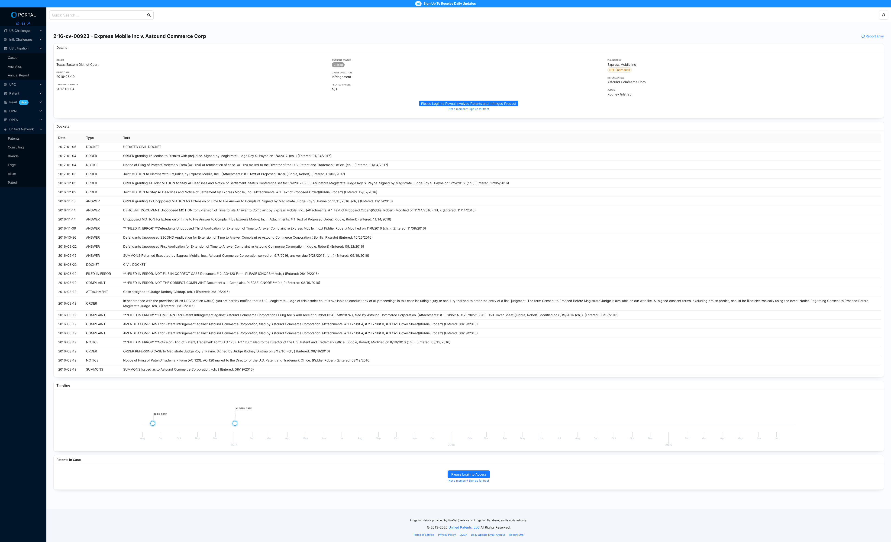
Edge (12, 165)
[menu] (23, 75)
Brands (13, 156)
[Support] (23, 23)
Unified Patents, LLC (464, 527)
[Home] (17, 23)
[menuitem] (23, 30)
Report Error (875, 36)
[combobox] (99, 15)
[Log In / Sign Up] (29, 23)
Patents (13, 138)
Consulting (16, 147)
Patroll (12, 182)
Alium (12, 174)
